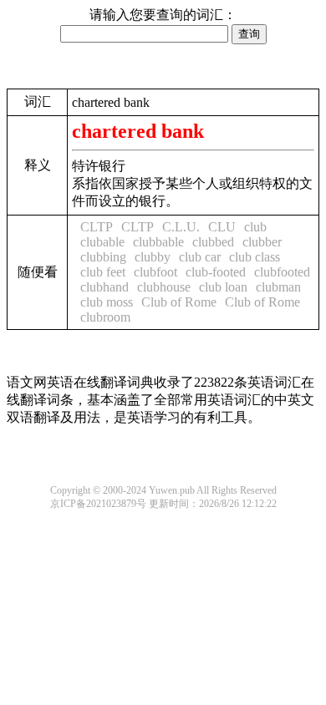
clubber (262, 242)
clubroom (105, 317)
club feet (102, 272)
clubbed (213, 242)
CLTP (96, 227)
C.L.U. (181, 227)
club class (254, 257)
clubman (278, 287)
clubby (153, 257)
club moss (106, 302)
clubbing (103, 257)
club (255, 227)
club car (200, 257)
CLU (222, 227)
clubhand (104, 287)
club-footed (216, 272)
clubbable (158, 242)
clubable (102, 242)
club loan (223, 287)
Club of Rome (178, 302)
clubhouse (164, 287)
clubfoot (155, 272)
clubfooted (282, 272)
